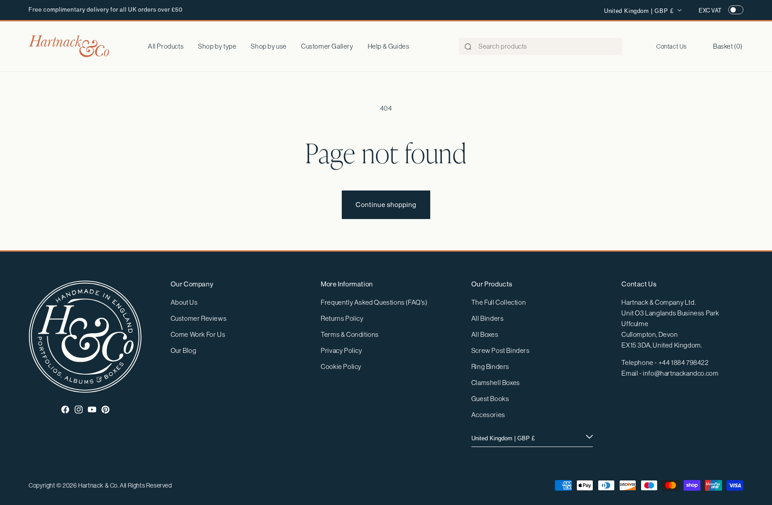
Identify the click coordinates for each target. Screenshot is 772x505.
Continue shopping (386, 204)
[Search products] (468, 47)
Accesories (488, 414)
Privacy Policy (341, 350)
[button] (217, 46)
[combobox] (540, 46)
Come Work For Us (198, 334)
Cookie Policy (341, 366)
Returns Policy (342, 318)
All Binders (487, 318)
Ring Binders (490, 366)
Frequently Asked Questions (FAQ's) (374, 302)
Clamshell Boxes (495, 382)
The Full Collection (498, 302)
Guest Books (490, 398)
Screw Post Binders (500, 350)
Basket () (728, 46)
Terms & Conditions (350, 334)
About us (184, 302)
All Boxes (484, 334)
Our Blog (184, 350)
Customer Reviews (199, 318)
